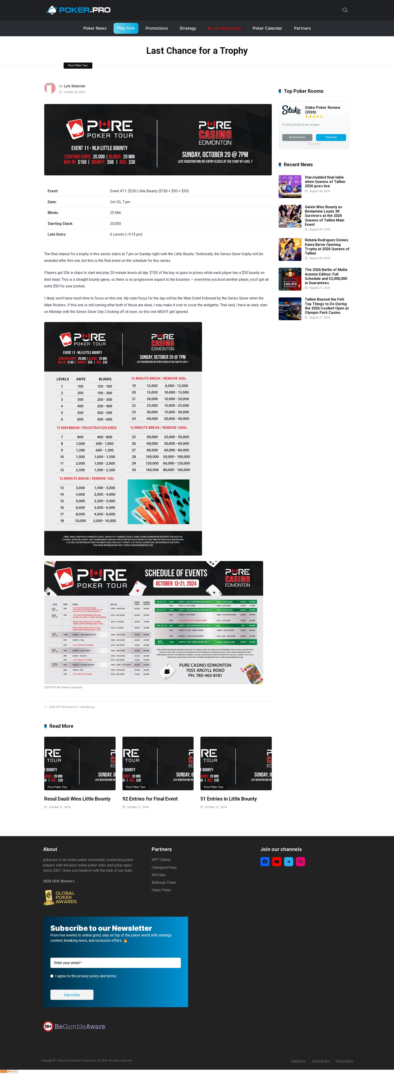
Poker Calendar (267, 28)
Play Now (331, 137)
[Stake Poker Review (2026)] (291, 113)
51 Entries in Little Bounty (228, 799)
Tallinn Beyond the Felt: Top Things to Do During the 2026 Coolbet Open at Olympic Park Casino (327, 306)
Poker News (94, 28)
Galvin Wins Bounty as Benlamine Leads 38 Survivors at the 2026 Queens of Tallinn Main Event (324, 216)
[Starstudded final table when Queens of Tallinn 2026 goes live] (290, 197)
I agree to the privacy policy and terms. (86, 976)
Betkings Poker (164, 882)
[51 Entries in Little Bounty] (236, 763)
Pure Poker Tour (78, 65)
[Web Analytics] (9, 1072)
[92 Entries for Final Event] (158, 763)
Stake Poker (161, 890)
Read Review (297, 137)
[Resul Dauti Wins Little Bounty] (80, 763)
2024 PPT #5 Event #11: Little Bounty (72, 707)
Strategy (188, 28)
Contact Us (298, 1061)
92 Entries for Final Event (150, 799)
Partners (302, 28)
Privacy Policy (344, 1061)
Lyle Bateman (74, 86)
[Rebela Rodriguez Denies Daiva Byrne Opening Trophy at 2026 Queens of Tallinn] (290, 259)
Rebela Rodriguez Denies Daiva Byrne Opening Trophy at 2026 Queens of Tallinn (327, 247)
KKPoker (159, 875)
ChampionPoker (164, 867)
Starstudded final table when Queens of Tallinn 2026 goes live (325, 181)
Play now (126, 28)
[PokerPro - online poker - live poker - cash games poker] (78, 9)
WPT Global (161, 860)
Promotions (156, 28)
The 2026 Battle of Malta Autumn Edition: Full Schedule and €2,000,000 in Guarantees (326, 276)
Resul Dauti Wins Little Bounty (77, 799)
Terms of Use (320, 1061)
